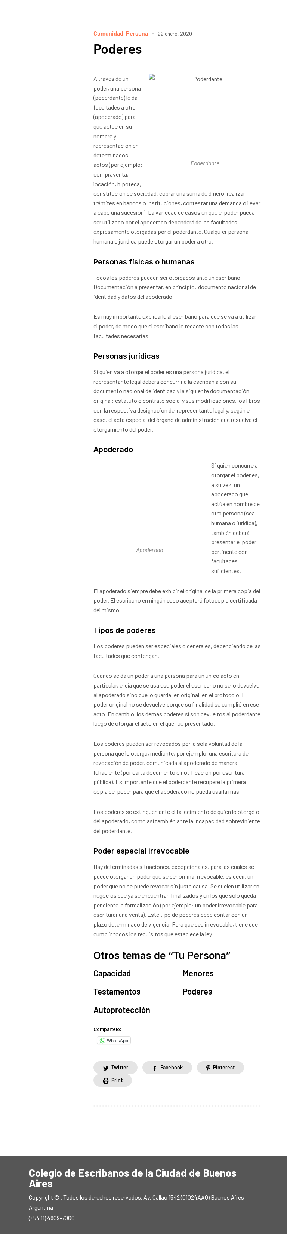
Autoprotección (121, 1009)
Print (117, 1080)
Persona (137, 33)
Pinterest (224, 1067)
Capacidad (112, 973)
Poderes (117, 48)
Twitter (119, 1067)
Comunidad (108, 33)
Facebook (171, 1067)
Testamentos (117, 991)
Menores (198, 973)
